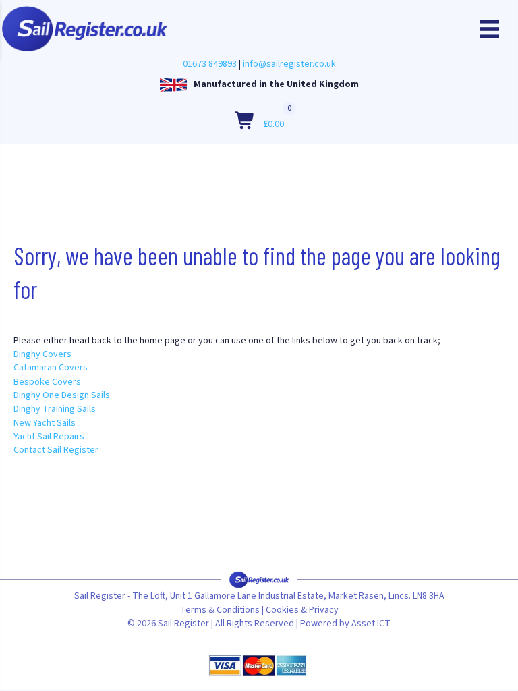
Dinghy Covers (42, 354)
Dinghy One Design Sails (61, 395)
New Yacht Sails (44, 423)
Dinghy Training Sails (54, 409)
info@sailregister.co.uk (289, 64)
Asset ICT (371, 623)
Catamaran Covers (50, 368)
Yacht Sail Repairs (48, 436)
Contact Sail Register (55, 450)
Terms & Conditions (220, 610)
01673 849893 (210, 64)
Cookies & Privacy (302, 610)
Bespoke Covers (47, 382)
